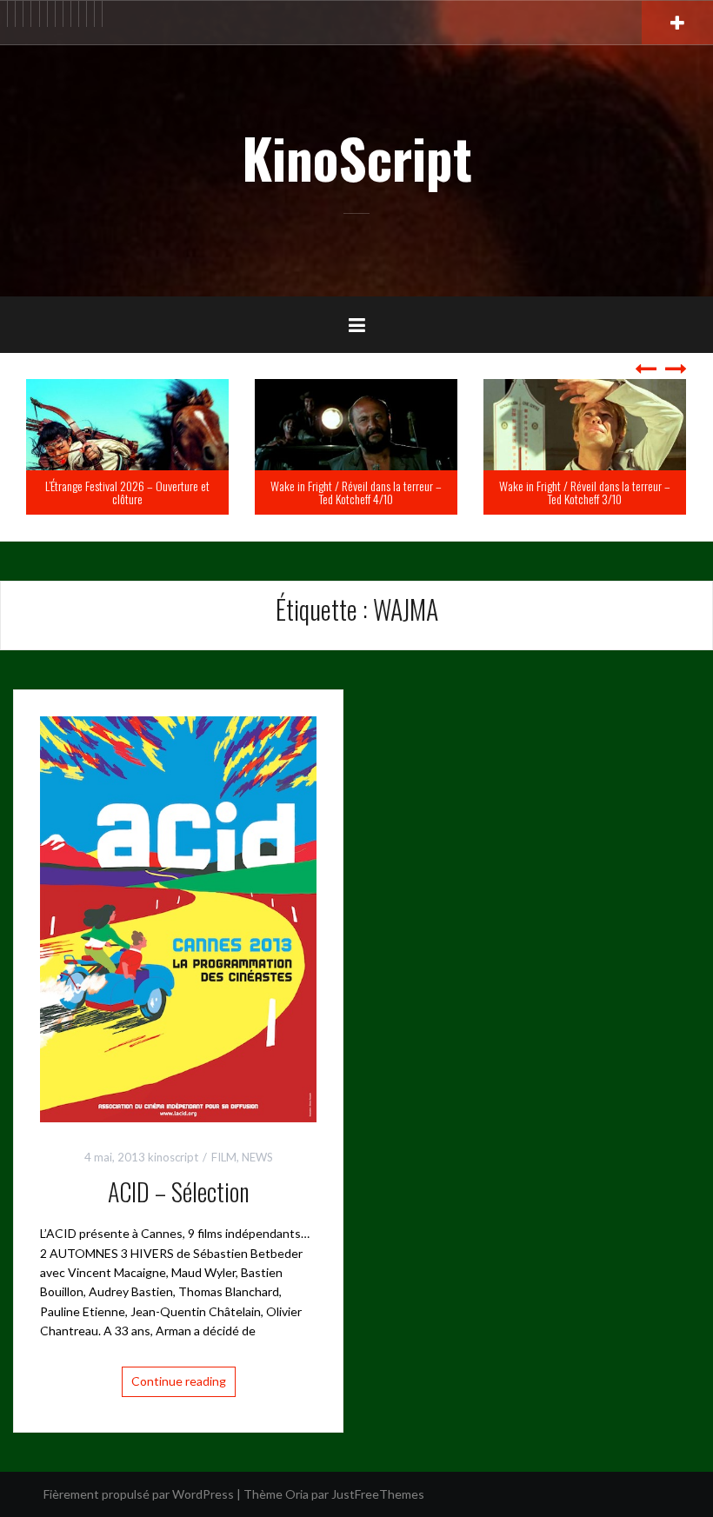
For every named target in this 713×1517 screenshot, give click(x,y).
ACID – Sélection (179, 1191)
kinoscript (173, 1157)
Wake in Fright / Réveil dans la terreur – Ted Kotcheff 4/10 (194, 492)
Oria (297, 1494)
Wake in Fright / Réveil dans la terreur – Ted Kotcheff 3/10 (423, 492)
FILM (224, 1157)
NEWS (257, 1157)
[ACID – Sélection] (178, 917)
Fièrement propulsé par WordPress (138, 1494)
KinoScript (357, 157)
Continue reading (178, 1381)
